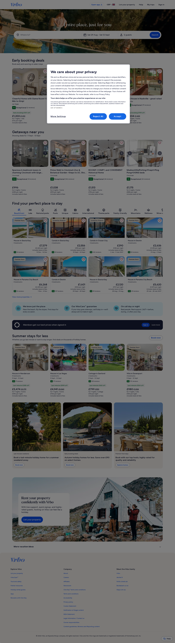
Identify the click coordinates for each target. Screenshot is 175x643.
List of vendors (56, 108)
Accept (117, 116)
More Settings (58, 116)
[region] (88, 94)
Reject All (98, 116)
